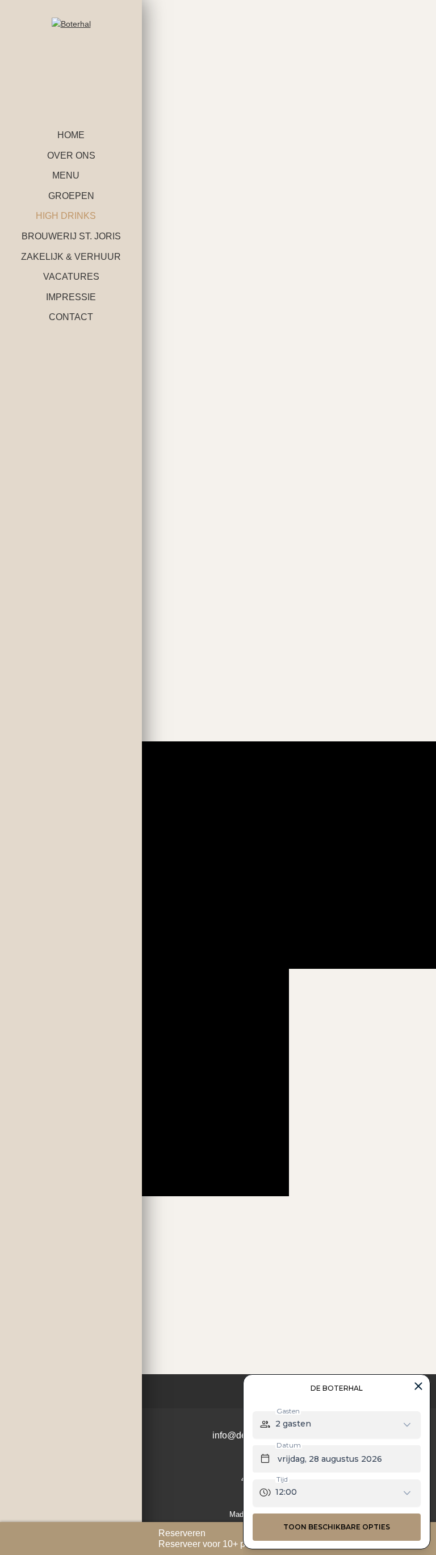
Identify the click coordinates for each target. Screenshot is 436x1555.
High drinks (66, 216)
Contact (71, 317)
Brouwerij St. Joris (71, 236)
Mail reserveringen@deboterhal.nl (304, 701)
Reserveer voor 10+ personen (218, 1544)
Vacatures (71, 276)
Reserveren (182, 1533)
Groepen (71, 196)
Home (71, 135)
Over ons (71, 155)
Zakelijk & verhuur (71, 257)
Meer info (204, 868)
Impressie (71, 297)
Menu (65, 175)
